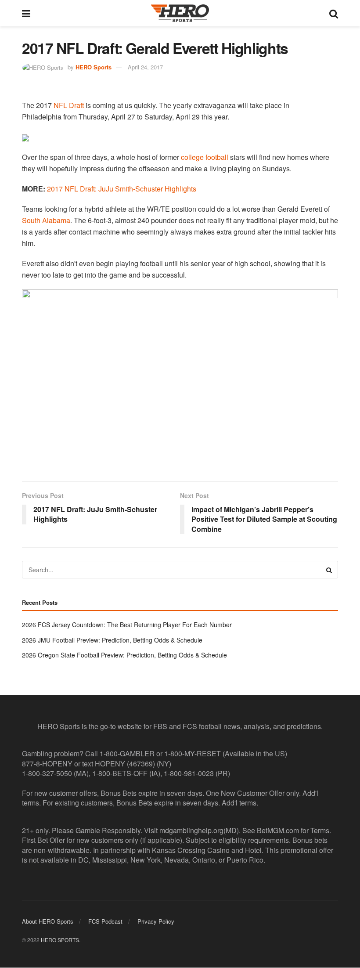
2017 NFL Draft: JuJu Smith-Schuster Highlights (121, 189)
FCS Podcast (105, 921)
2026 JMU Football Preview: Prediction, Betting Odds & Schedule (112, 640)
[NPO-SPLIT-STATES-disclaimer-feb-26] (180, 377)
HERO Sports (94, 67)
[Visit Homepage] (180, 13)
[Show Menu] (26, 13)
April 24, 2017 (145, 67)
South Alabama (46, 220)
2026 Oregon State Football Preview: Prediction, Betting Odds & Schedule (124, 654)
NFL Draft (69, 105)
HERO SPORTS (60, 939)
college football (204, 157)
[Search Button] (333, 13)
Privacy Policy (155, 921)
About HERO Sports (47, 921)
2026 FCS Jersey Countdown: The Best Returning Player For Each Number (127, 624)
